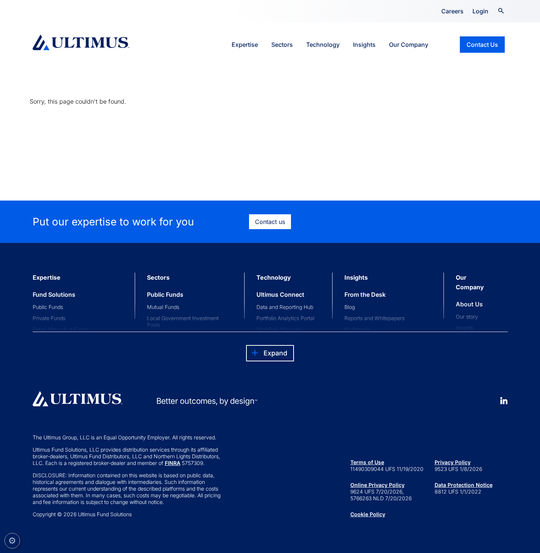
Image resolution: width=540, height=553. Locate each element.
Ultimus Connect (280, 294)
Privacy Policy (453, 462)
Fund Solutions (54, 294)
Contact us (270, 221)
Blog (349, 307)
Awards (464, 328)
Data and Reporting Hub (284, 307)
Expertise (245, 44)
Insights (364, 44)
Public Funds (48, 307)
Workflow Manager (279, 329)
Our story (467, 316)
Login (480, 11)
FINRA (172, 463)
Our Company (408, 44)
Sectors (282, 44)
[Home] (81, 42)
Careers (452, 11)
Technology (323, 44)
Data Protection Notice (463, 485)
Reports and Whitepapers (374, 318)
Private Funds (49, 318)
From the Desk (365, 294)
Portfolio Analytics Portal (285, 318)
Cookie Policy (367, 514)
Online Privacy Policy (377, 485)
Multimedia (357, 329)
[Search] (501, 10)
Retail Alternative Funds (60, 329)
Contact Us (482, 44)
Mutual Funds (163, 307)
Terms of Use (367, 462)
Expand (275, 353)
